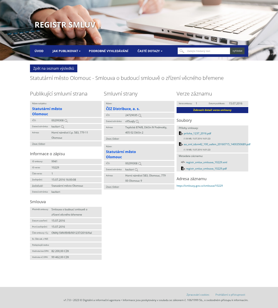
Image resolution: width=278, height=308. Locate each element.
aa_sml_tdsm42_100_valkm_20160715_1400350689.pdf (217, 144)
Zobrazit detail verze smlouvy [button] (212, 110)
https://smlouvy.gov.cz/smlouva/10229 (200, 186)
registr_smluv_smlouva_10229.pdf (206, 168)
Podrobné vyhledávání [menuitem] (108, 51)
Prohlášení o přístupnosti (230, 294)
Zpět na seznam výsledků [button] (53, 68)
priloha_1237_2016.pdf (197, 133)
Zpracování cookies (198, 294)
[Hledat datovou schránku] (62, 126)
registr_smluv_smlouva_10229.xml (206, 162)
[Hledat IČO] (66, 120)
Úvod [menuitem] (39, 51)
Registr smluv (65, 24)
